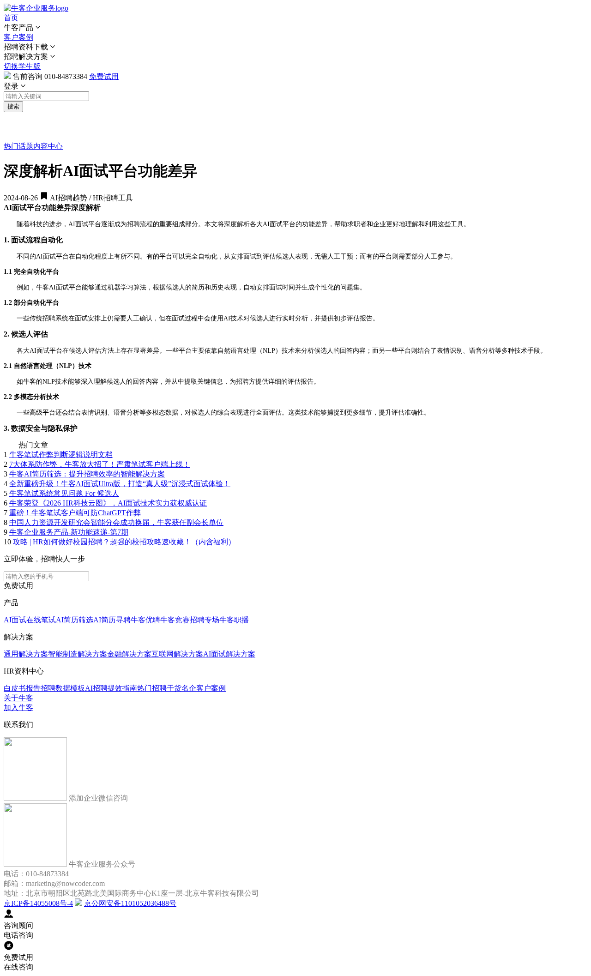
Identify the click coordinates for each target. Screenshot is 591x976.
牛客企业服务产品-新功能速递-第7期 (68, 532)
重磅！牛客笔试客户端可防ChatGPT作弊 (75, 513)
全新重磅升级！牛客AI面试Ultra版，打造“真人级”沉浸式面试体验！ (119, 484)
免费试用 (104, 76)
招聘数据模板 (63, 688)
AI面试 (15, 620)
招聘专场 (204, 620)
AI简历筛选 (74, 620)
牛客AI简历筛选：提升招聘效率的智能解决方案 (87, 474)
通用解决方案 (26, 654)
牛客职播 (234, 620)
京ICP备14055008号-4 (38, 903)
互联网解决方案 (177, 654)
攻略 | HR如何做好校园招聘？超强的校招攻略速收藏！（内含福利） (124, 542)
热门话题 (18, 146)
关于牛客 (18, 698)
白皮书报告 (22, 688)
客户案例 (18, 37)
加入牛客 (18, 707)
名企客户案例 (203, 688)
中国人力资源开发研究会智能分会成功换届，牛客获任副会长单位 (116, 522)
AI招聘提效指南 (111, 688)
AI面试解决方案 (229, 654)
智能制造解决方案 (77, 654)
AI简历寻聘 (112, 620)
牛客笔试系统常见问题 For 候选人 (64, 493)
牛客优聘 (145, 620)
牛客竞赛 (175, 620)
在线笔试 (41, 620)
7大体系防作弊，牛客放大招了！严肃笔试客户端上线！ (99, 464)
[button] (295, 28)
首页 (11, 18)
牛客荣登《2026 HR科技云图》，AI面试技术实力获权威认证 (108, 503)
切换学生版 (22, 66)
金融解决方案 (129, 654)
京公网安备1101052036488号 (130, 903)
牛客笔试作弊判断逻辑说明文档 (61, 454)
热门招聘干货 (159, 688)
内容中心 (48, 146)
